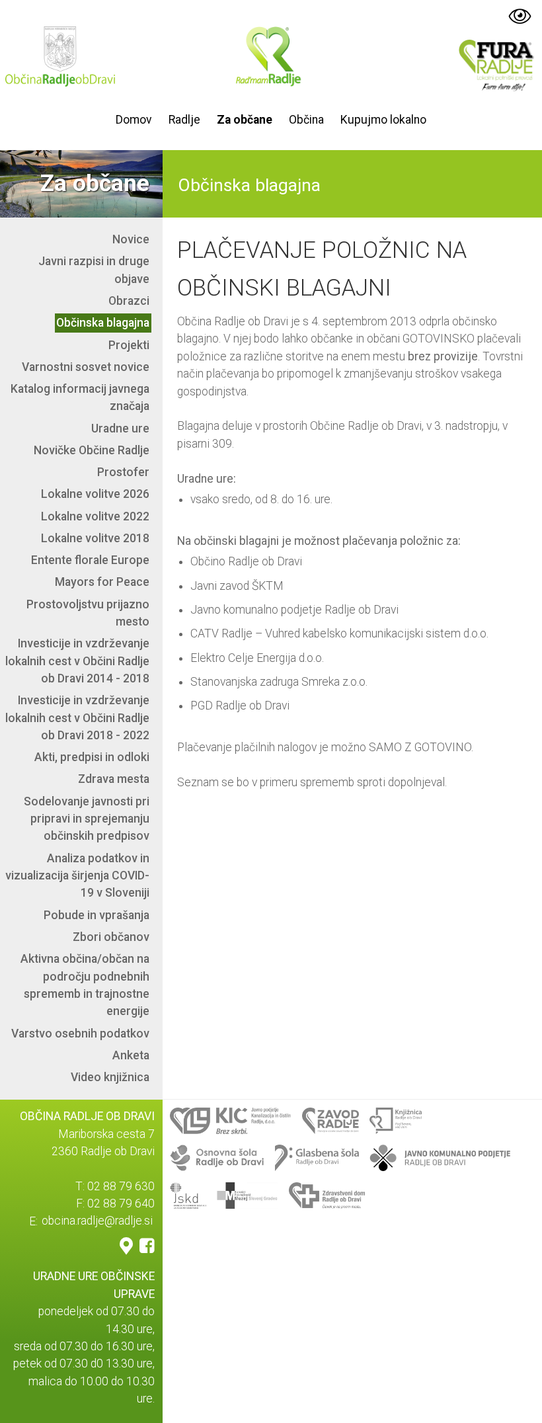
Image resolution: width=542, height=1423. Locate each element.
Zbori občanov (111, 937)
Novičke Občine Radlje (91, 450)
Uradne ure (120, 428)
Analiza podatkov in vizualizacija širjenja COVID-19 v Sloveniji (77, 876)
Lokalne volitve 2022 (95, 516)
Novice (130, 239)
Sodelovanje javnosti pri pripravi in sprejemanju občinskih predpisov (86, 819)
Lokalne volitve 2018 (95, 538)
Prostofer (123, 472)
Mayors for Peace (102, 582)
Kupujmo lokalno (383, 119)
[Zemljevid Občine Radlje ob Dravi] (126, 1245)
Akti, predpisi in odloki (91, 757)
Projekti (128, 345)
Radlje (184, 119)
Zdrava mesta (113, 779)
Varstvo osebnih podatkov (80, 1033)
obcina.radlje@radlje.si (97, 1221)
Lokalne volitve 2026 (95, 494)
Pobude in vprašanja (96, 915)
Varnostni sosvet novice (85, 367)
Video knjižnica (110, 1077)
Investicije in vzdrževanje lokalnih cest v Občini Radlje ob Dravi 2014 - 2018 (77, 661)
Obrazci (128, 300)
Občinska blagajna (102, 322)
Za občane (244, 119)
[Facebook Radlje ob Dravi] (147, 1245)
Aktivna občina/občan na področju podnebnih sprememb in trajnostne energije (84, 985)
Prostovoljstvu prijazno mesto (87, 613)
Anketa (130, 1055)
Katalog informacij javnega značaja (80, 397)
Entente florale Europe (90, 560)
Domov (134, 119)
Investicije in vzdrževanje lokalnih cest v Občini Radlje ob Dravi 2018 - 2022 (77, 718)
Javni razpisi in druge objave (93, 270)
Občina (306, 119)
